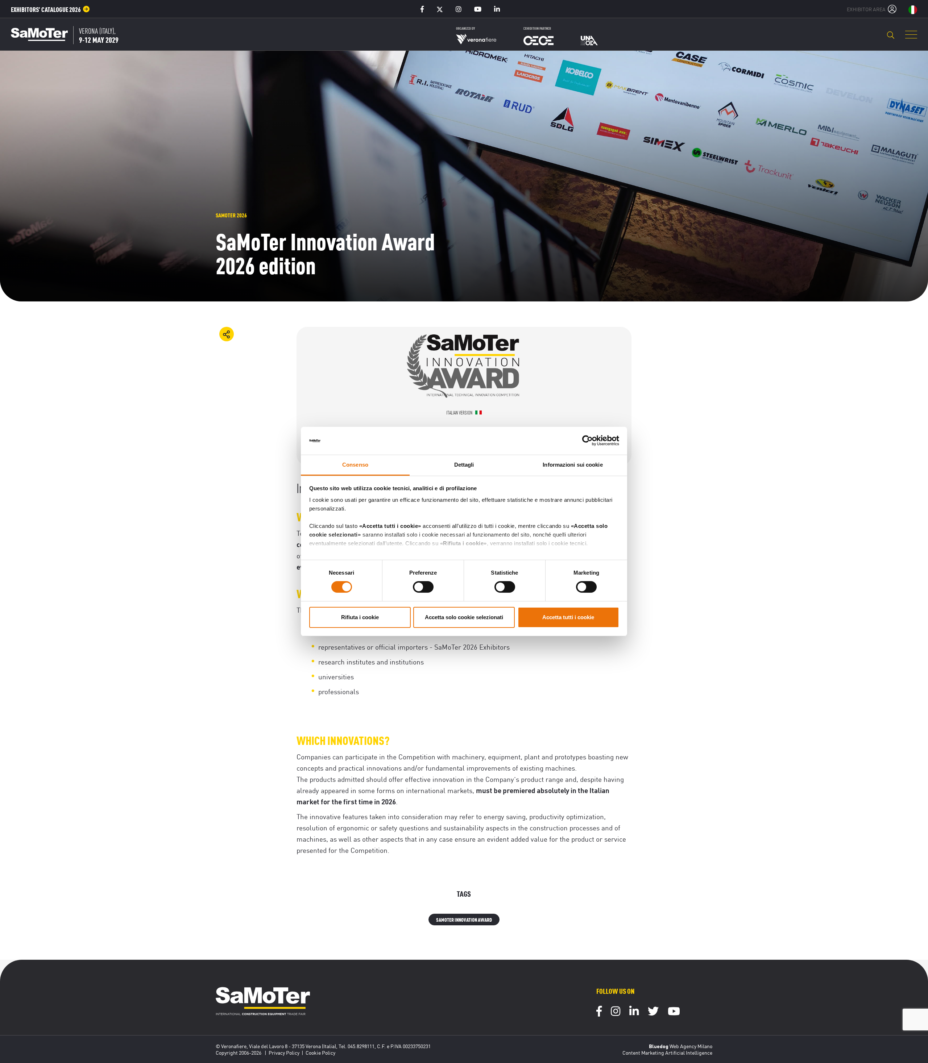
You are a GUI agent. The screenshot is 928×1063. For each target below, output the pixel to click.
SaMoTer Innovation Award (464, 919)
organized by (465, 28)
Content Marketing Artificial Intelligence (667, 1052)
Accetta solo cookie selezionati (464, 617)
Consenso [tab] (355, 465)
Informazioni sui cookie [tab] (572, 465)
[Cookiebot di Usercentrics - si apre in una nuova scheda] (587, 440)
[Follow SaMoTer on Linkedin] (634, 1012)
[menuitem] (50, 9)
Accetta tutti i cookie (568, 617)
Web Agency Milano (691, 1046)
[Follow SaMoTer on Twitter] (653, 1012)
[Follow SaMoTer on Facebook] (599, 1012)
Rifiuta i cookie (360, 617)
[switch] (423, 587)
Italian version (459, 412)
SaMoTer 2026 (231, 215)
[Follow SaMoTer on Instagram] (615, 1012)
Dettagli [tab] (464, 465)
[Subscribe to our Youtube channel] (674, 1012)
